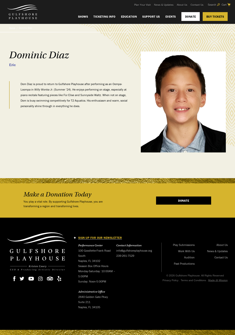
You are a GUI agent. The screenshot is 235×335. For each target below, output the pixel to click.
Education (129, 16)
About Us (182, 4)
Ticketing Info (104, 16)
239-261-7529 (125, 255)
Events (170, 16)
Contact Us (197, 4)
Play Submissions (184, 245)
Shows (83, 16)
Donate (190, 16)
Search (212, 4)
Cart (224, 4)
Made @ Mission (218, 280)
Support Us (151, 16)
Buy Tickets (215, 16)
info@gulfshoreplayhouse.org (134, 250)
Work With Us (186, 251)
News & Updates (163, 4)
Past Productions (184, 263)
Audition (189, 257)
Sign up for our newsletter (100, 237)
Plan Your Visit (142, 4)
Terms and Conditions (193, 280)
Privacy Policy (170, 280)
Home (12, 27)
